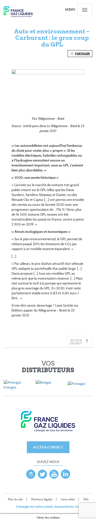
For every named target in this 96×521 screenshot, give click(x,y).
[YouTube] (54, 472)
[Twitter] (42, 472)
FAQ (85, 499)
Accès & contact (48, 447)
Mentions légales (41, 499)
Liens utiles (68, 499)
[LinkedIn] (65, 472)
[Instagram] (30, 472)
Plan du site (15, 499)
